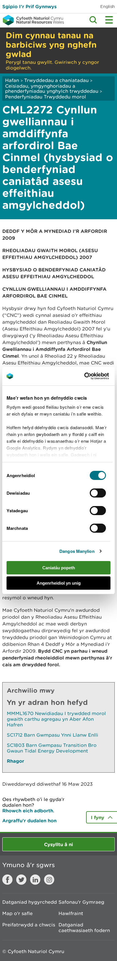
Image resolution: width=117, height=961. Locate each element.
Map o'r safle (17, 913)
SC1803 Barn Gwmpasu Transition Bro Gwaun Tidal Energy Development (52, 748)
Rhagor (15, 761)
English (107, 6)
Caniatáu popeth (58, 567)
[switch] (98, 493)
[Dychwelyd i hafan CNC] (32, 20)
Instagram (49, 879)
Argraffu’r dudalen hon (29, 820)
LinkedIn (35, 879)
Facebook (7, 879)
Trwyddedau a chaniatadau (56, 80)
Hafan (12, 80)
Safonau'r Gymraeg (81, 902)
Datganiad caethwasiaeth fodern (84, 927)
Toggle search (93, 20)
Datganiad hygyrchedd (29, 902)
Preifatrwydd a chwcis (28, 925)
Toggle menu (109, 20)
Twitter (21, 879)
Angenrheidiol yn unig (59, 583)
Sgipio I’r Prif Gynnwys (29, 6)
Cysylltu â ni (58, 844)
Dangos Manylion (77, 551)
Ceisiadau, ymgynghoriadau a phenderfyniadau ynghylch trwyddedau (51, 88)
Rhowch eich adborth (27, 810)
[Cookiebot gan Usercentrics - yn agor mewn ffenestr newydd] (94, 376)
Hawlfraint (70, 913)
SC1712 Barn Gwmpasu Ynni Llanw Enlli (52, 735)
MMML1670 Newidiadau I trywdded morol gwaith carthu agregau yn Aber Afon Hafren (56, 719)
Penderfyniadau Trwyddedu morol (45, 97)
